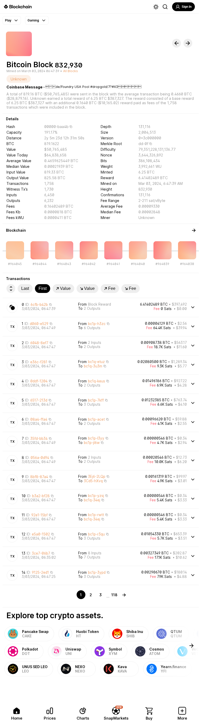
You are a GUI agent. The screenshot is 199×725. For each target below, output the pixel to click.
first (43, 288)
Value (65, 288)
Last (25, 288)
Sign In (186, 7)
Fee (111, 288)
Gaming (33, 20)
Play (8, 20)
